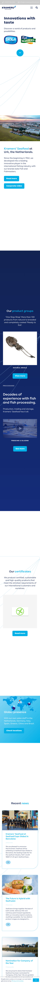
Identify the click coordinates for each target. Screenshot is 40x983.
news (25, 803)
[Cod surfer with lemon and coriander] (20, 351)
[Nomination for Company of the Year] (20, 947)
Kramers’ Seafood (16, 148)
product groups (22, 311)
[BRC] (20, 611)
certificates (23, 571)
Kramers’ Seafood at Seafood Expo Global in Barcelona (17, 836)
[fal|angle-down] (20, 52)
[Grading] (20, 428)
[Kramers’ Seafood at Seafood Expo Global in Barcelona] (20, 820)
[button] (31, 8)
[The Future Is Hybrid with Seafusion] (20, 885)
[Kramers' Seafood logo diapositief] (9, 8)
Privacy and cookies (17, 981)
